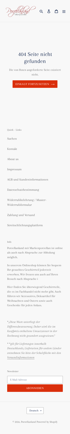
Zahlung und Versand (21, 215)
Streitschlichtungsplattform (25, 225)
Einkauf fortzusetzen (32, 84)
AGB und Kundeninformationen (27, 179)
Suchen (12, 138)
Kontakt (12, 149)
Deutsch (33, 410)
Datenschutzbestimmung (23, 189)
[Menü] (64, 11)
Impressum (14, 169)
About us (12, 159)
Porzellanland (29, 421)
